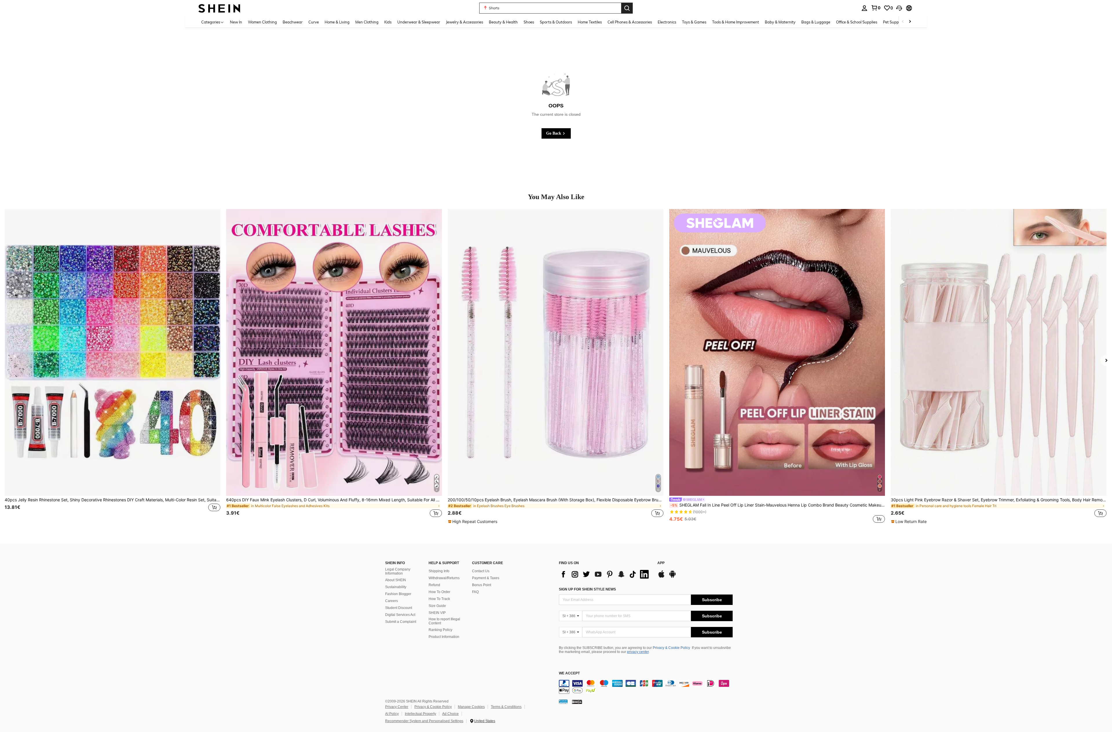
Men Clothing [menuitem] (366, 22)
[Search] (627, 8)
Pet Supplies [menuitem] (893, 22)
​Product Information (444, 637)
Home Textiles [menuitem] (590, 22)
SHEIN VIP (437, 613)
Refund (434, 585)
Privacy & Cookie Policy (671, 648)
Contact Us (480, 571)
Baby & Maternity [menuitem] (780, 22)
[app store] (661, 577)
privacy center (638, 652)
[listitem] (112, 366)
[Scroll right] (910, 21)
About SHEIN (395, 580)
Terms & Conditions (506, 707)
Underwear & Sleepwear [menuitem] (418, 22)
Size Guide (437, 606)
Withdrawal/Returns (444, 578)
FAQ (475, 592)
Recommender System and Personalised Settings (424, 721)
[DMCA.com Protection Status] (577, 701)
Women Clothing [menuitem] (262, 22)
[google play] (672, 577)
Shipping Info (439, 571)
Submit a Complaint (400, 622)
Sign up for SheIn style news (587, 589)
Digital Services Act (400, 615)
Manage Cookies (471, 707)
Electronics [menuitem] (667, 22)
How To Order (439, 592)
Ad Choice (450, 714)
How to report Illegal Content (444, 621)
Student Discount (398, 608)
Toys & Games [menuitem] (694, 22)
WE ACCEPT (569, 673)
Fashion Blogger (398, 594)
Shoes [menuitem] (529, 22)
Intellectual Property (420, 714)
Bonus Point (481, 585)
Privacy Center (396, 707)
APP (661, 563)
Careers (391, 601)
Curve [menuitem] (313, 22)
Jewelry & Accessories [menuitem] (464, 22)
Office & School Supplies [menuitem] (856, 22)
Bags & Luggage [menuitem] (815, 22)
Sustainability (395, 587)
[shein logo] (219, 8)
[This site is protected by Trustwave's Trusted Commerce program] (563, 701)
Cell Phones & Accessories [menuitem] (630, 22)
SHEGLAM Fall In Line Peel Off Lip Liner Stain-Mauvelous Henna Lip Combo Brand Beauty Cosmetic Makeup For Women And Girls (777, 505)
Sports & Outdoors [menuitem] (556, 22)
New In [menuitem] (236, 22)
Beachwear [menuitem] (293, 22)
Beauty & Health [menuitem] (503, 22)
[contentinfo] (646, 687)
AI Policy (392, 714)
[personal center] (864, 8)
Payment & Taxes (485, 578)
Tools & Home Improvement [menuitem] (735, 22)
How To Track (439, 599)
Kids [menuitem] (388, 22)
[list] (605, 574)
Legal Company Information (397, 571)
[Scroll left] (903, 21)
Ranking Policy (440, 630)
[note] (473, 521)
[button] (899, 8)
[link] (876, 7)
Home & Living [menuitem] (337, 22)
